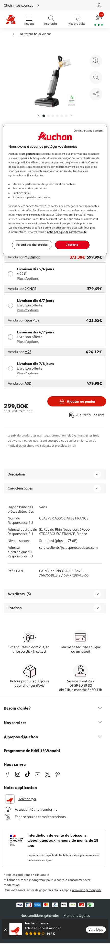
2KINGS (30, 289)
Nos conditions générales (39, 915)
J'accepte (72, 244)
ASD (28, 383)
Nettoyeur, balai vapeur (35, 34)
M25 (28, 352)
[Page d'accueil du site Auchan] (11, 20)
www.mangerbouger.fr (86, 890)
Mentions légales (76, 915)
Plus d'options (28, 278)
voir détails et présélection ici (55, 446)
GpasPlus (32, 320)
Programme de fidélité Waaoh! (32, 750)
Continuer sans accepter (88, 130)
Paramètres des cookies (32, 244)
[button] (38, 116)
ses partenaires (30, 154)
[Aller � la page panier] (98, 19)
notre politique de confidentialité (66, 232)
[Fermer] (5, 929)
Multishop (32, 257)
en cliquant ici (40, 875)
